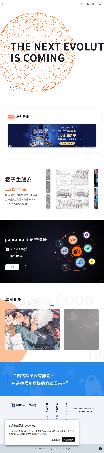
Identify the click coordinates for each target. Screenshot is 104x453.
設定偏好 (55, 439)
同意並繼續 (68, 439)
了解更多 (44, 433)
